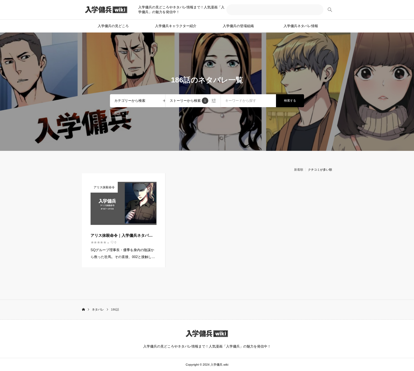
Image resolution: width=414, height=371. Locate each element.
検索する (290, 100)
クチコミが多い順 (320, 169)
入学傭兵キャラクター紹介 (175, 26)
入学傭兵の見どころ (113, 26)
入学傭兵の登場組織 (238, 26)
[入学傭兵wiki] (106, 10)
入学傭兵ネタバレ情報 (301, 26)
